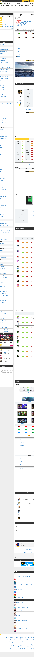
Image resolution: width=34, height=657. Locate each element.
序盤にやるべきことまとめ (3, 264)
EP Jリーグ (24, 23)
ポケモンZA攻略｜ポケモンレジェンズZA (13, 637)
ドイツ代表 (1, 94)
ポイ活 (20, 1)
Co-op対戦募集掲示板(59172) (4, 51)
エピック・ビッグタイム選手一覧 (4, 232)
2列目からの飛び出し (3, 196)
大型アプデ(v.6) (8, 5)
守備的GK (22, 454)
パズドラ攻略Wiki (22, 641)
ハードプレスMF (2, 200)
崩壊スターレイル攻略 (10, 641)
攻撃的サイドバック (3, 205)
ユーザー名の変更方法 (3, 289)
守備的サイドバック (22, 451)
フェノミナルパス (22, 462)
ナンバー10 (1, 194)
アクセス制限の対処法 (3, 313)
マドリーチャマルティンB (20, 102)
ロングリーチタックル (22, 465)
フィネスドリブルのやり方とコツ (4, 331)
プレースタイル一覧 (3, 257)
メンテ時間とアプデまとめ (3, 58)
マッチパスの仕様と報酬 (3, 291)
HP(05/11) (18, 287)
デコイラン (22, 442)
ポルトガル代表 (2, 92)
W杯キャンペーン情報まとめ (4, 78)
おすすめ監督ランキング (3, 136)
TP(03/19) (19, 39)
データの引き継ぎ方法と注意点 (4, 295)
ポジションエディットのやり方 (4, 225)
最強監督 (22, 5)
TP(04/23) (18, 323)
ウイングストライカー (3, 189)
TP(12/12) (18, 348)
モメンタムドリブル (22, 458)
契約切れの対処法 (2, 286)
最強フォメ (15, 5)
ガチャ (3, 5)
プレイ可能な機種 (2, 311)
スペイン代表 (2, 89)
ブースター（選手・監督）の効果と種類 (5, 246)
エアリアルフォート (22, 464)
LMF (1, 149)
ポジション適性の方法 (3, 271)
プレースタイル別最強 (3, 131)
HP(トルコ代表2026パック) (18, 243)
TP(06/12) (18, 343)
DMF (1, 167)
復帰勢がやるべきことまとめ (4, 71)
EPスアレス (22, 21)
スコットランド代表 (3, 96)
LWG (1, 145)
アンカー (22, 448)
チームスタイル (2, 302)
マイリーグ (1, 307)
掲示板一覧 (1, 47)
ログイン (32, 1)
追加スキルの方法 (2, 268)
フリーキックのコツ (3, 300)
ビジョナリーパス (22, 461)
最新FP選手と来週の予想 (3, 65)
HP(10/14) (18, 268)
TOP (1, 5)
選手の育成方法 (2, 266)
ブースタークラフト (3, 320)
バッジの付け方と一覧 (3, 322)
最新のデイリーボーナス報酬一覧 (4, 69)
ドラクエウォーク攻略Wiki (11, 642)
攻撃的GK (1, 216)
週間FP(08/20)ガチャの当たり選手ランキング (7, 22)
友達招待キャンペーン (3, 60)
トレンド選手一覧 (2, 234)
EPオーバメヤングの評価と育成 (24, 22)
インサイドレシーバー (3, 191)
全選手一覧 (1, 228)
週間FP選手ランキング (3, 134)
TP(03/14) (18, 357)
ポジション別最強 (2, 129)
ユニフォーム (2, 282)
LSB (1, 169)
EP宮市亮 (24, 25)
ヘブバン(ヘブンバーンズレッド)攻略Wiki (24, 643)
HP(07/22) (18, 273)
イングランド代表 (2, 83)
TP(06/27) (19, 35)
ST (0, 143)
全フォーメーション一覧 (3, 223)
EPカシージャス (29, 21)
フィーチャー (22, 423)
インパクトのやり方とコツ (3, 293)
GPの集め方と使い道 (3, 273)
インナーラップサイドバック (4, 207)
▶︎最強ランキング (20, 106)
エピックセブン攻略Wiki (22, 645)
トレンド (22, 416)
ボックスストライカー (22, 441)
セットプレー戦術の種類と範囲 (4, 325)
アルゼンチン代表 (2, 85)
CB (0, 173)
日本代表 (1, 80)
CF (0, 141)
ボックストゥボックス (3, 198)
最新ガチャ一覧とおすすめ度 (4, 62)
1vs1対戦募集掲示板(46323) (4, 49)
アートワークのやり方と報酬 (4, 329)
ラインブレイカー (2, 178)
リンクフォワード (22, 439)
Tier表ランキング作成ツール (4, 118)
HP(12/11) (18, 258)
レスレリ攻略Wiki (10, 648)
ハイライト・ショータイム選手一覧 (5, 230)
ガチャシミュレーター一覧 (5, 24)
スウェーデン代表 (2, 98)
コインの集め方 (2, 275)
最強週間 (19, 5)
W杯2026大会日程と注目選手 (4, 76)
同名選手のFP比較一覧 (3, 250)
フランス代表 (2, 87)
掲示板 (10, 16)
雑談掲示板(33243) (2, 53)
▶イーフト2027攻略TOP (3, 44)
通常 (18, 282)
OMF (1, 152)
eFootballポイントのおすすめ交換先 (5, 125)
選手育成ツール (2, 120)
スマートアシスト (2, 318)
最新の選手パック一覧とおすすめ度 (5, 67)
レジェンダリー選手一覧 (3, 237)
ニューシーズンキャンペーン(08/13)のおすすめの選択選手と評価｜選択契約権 (7, 26)
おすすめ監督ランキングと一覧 (4, 243)
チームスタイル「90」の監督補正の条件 (5, 103)
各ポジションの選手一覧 (3, 239)
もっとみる (11, 28)
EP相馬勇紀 (20, 25)
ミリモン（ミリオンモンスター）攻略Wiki (25, 648)
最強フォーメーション (3, 122)
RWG (1, 147)
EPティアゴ (25, 21)
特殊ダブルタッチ (22, 468)
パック (30, 5)
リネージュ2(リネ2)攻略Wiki (11, 645)
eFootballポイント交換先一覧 (4, 277)
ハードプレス (22, 449)
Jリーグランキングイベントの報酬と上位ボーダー (23, 24)
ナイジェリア (20, 23)
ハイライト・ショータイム (22, 409)
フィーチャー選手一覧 (3, 236)
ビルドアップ (22, 452)
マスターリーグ (2, 304)
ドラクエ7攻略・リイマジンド (11, 639)
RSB (1, 171)
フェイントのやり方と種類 (3, 298)
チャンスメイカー (22, 445)
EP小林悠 (18, 25)
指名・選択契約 (27, 5)
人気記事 (3, 16)
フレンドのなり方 (2, 284)
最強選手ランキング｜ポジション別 (6, 20)
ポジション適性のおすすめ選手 (4, 316)
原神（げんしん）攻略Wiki (11, 643)
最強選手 (12, 5)
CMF (1, 154)
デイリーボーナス (2, 309)
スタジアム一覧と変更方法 (3, 327)
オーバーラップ (2, 214)
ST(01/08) (26, 39)
